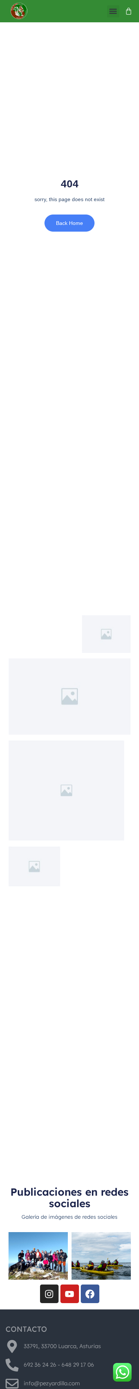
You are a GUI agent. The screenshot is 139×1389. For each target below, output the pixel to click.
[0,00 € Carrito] (128, 11)
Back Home (69, 223)
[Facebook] (90, 1294)
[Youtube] (69, 1294)
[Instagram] (49, 1294)
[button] (113, 11)
